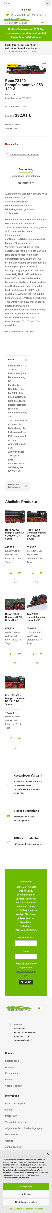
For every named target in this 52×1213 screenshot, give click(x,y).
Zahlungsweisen (13, 1147)
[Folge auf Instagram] (39, 1009)
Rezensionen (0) (26, 182)
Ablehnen (26, 1194)
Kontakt (9, 1109)
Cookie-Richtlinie (15, 1209)
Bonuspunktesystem (15, 1103)
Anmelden (26, 9)
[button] (47, 1153)
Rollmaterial (23, 45)
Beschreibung (26, 169)
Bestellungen (12, 1061)
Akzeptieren (26, 1186)
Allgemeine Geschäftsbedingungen (23, 1128)
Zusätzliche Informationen (26, 176)
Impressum (39, 1209)
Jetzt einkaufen (33, 37)
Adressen (10, 1067)
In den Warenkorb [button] (19, 572)
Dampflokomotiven (27, 48)
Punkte (8, 1079)
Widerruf (9, 1140)
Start (7, 45)
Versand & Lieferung (16, 1122)
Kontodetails (11, 1073)
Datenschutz (28, 1209)
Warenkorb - (38, 15)
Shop (14, 45)
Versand (13, 128)
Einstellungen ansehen (26, 1202)
